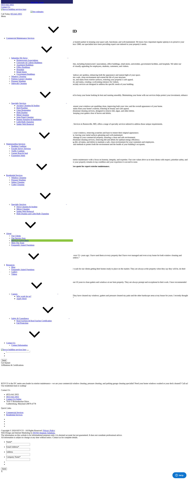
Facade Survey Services (21, 148)
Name (9, 442)
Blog (13, 267)
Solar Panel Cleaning (25, 117)
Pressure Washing (18, 81)
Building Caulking (18, 146)
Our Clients (16, 236)
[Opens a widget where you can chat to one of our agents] (179, 475)
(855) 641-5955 (7, 5)
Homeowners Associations (27, 60)
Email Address (12, 447)
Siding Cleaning (17, 182)
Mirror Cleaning (23, 209)
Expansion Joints (18, 155)
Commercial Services (14, 412)
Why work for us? (23, 296)
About (8, 233)
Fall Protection (22, 323)
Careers (14, 294)
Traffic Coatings (17, 151)
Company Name (13, 457)
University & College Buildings (29, 63)
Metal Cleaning (22, 115)
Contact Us (5, 7)
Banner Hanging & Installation (28, 119)
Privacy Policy (49, 430)
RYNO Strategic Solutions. (44, 433)
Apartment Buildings (24, 65)
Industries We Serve (19, 58)
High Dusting (22, 112)
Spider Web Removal (25, 124)
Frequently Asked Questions (22, 245)
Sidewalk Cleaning (19, 83)
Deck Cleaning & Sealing (26, 207)
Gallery (14, 272)
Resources (10, 265)
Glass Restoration (23, 110)
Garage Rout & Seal (19, 153)
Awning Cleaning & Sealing (27, 105)
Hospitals (20, 69)
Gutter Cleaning (17, 185)
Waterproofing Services (15, 144)
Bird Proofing (22, 108)
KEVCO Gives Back (20, 240)
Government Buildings (25, 74)
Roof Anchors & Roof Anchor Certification (34, 321)
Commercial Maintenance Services (20, 38)
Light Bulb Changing (25, 122)
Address (9, 452)
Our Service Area (18, 238)
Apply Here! (21, 299)
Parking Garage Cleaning (21, 79)
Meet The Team (17, 243)
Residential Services (14, 175)
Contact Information (19, 345)
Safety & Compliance (20, 318)
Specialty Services (18, 103)
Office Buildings (23, 67)
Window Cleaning (18, 76)
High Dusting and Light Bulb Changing (32, 214)
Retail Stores (21, 72)
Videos (14, 274)
